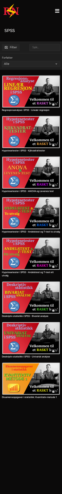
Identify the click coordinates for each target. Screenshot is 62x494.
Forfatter (7, 57)
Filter (13, 47)
